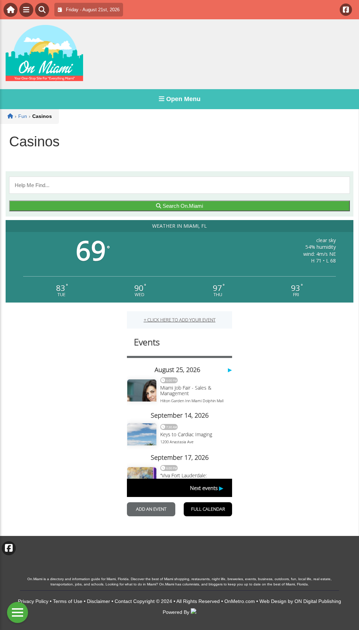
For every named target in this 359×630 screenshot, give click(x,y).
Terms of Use (67, 601)
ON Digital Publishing (317, 601)
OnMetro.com (239, 601)
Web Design (272, 601)
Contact (123, 601)
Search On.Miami (182, 206)
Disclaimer (98, 601)
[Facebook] (346, 10)
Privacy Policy (33, 601)
